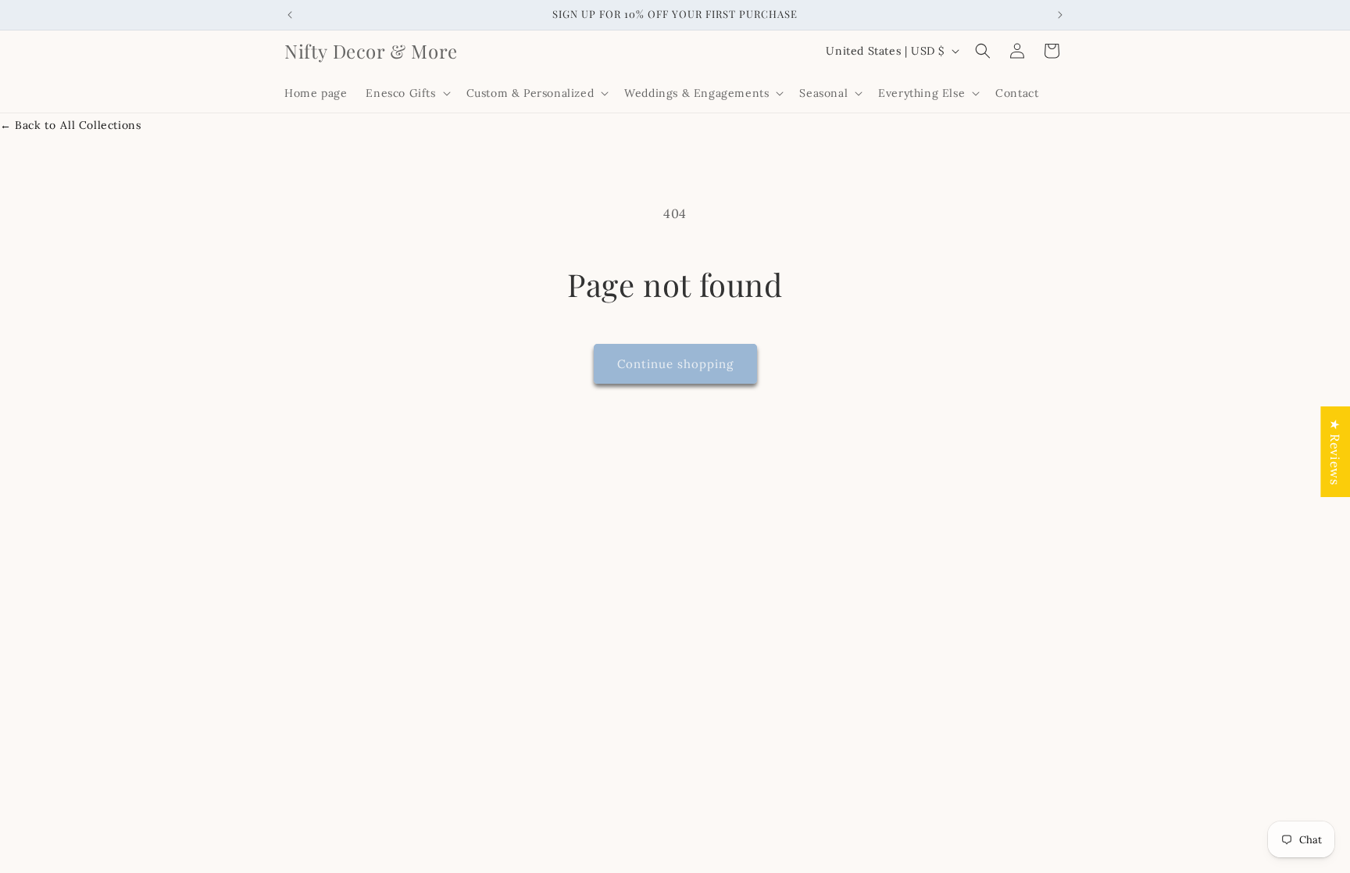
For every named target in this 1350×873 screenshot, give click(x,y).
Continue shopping (675, 363)
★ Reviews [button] (1335, 451)
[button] (406, 93)
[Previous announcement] (290, 15)
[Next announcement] (1060, 15)
